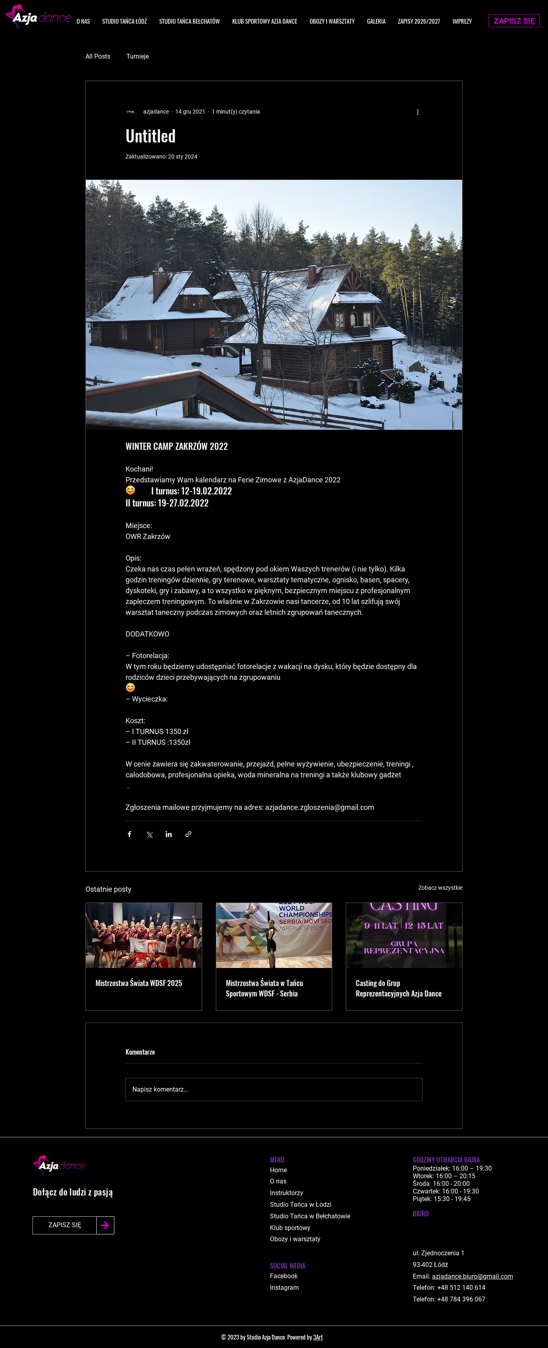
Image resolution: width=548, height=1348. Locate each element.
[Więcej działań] (417, 111)
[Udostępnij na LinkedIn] (169, 834)
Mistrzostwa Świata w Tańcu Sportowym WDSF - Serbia (264, 988)
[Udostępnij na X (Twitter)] (149, 834)
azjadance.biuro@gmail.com (472, 1276)
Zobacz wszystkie (440, 887)
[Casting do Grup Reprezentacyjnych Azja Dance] (404, 935)
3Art (318, 1336)
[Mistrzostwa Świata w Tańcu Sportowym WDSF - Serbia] (274, 935)
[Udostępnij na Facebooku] (129, 834)
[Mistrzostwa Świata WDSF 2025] (144, 935)
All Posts (97, 56)
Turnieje (137, 56)
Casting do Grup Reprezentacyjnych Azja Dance (399, 988)
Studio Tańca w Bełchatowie (310, 1216)
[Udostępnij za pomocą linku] (188, 834)
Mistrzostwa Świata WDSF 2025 (138, 983)
